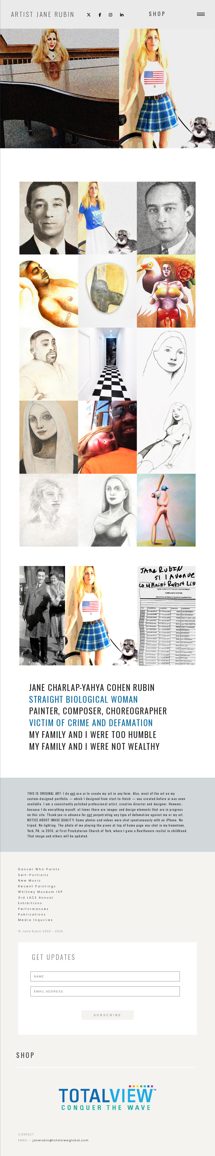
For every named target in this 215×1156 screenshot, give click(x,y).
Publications (32, 914)
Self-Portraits (33, 875)
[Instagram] (110, 14)
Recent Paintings (37, 886)
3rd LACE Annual (36, 898)
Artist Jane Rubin (43, 13)
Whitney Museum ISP (40, 892)
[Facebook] (100, 14)
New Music (29, 881)
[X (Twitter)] (89, 14)
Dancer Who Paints (39, 869)
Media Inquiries (35, 920)
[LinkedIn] (121, 14)
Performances (33, 909)
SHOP (157, 14)
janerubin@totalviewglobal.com (61, 1140)
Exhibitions (30, 903)
